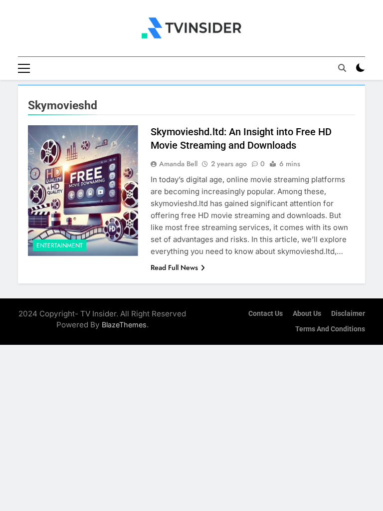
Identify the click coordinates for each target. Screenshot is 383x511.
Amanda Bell (178, 164)
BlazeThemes (124, 324)
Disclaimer (348, 313)
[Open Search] (342, 68)
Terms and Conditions (330, 329)
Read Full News (174, 267)
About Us (307, 313)
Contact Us (265, 313)
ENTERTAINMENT (59, 245)
